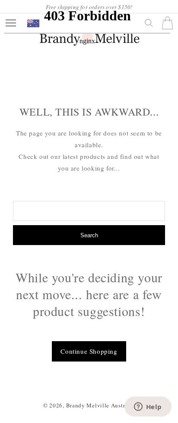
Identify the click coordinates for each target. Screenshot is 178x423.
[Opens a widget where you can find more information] (148, 407)
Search (89, 235)
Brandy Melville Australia (100, 405)
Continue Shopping (88, 351)
